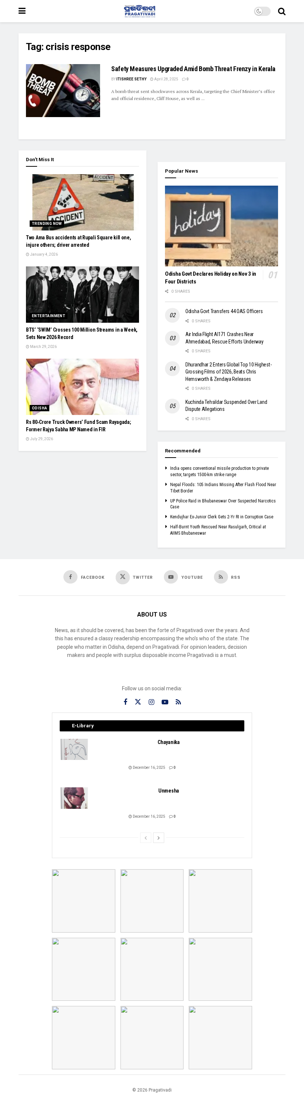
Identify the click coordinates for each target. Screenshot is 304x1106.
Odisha (39, 408)
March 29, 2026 (43, 347)
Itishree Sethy (131, 79)
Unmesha (168, 791)
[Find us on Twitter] (138, 702)
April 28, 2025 (165, 79)
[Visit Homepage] (139, 11)
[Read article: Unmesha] (74, 797)
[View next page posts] (158, 838)
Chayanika (168, 742)
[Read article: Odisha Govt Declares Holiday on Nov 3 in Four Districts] (221, 226)
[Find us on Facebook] (125, 702)
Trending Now (47, 224)
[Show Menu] (22, 11)
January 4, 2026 (43, 254)
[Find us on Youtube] (165, 702)
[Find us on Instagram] (151, 702)
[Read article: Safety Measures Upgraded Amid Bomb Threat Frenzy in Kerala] (63, 90)
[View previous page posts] (145, 838)
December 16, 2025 (148, 767)
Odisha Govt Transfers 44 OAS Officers (224, 311)
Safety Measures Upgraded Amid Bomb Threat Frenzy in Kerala (193, 69)
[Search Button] (281, 11)
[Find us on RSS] (178, 702)
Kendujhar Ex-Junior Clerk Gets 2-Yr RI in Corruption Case (221, 516)
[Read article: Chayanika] (74, 749)
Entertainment (48, 316)
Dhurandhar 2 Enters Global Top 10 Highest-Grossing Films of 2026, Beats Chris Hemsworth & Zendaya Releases (228, 372)
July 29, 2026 (41, 439)
